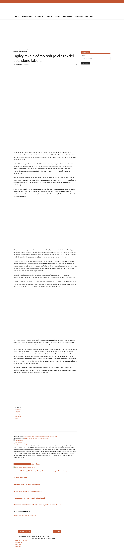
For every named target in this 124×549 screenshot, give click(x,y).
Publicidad (79, 17)
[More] (45, 68)
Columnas (89, 17)
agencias (18, 409)
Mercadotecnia (27, 17)
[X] (106, 1)
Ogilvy (17, 418)
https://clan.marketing (20, 444)
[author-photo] (18, 440)
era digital (18, 414)
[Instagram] (103, 1)
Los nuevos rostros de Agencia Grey (27, 484)
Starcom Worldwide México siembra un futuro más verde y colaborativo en (41, 471)
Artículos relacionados (22, 464)
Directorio (18, 546)
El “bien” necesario (20, 478)
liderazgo (18, 416)
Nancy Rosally (19, 64)
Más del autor (36, 464)
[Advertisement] (77, 9)
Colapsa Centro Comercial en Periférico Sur (36, 438)
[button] (108, 17)
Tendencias (39, 17)
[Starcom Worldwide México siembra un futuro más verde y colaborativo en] (25, 467)
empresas (18, 411)
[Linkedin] (15, 427)
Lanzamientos (67, 17)
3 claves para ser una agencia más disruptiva (30, 498)
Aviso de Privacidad (21, 540)
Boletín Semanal (23, 51)
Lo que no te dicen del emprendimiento (27, 491)
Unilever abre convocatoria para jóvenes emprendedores (40, 436)
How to (57, 17)
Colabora (18, 544)
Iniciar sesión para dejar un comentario (25, 515)
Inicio (17, 17)
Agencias (49, 17)
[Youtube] (109, 1)
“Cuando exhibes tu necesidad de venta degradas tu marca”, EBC (37, 505)
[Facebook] (100, 1)
